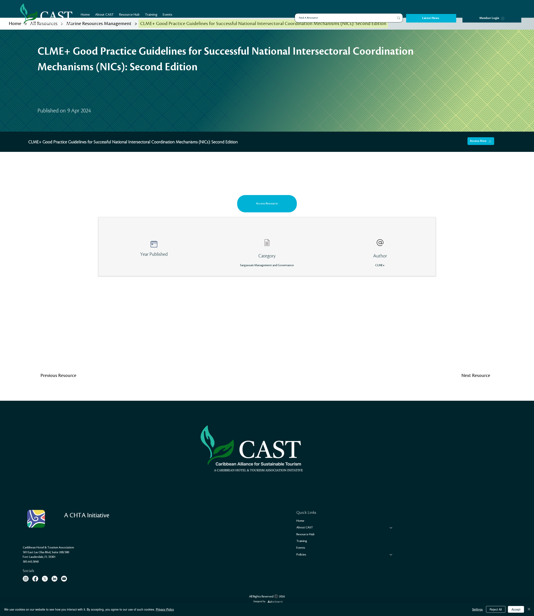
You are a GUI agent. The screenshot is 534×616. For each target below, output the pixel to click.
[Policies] (391, 554)
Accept (515, 609)
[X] (45, 579)
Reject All (496, 609)
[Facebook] (35, 579)
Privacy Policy (165, 609)
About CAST (304, 527)
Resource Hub (305, 534)
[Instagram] (26, 579)
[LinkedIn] (54, 579)
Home (300, 521)
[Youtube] (64, 579)
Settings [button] (477, 609)
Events (300, 547)
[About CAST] (391, 527)
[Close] (528, 609)
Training (301, 541)
